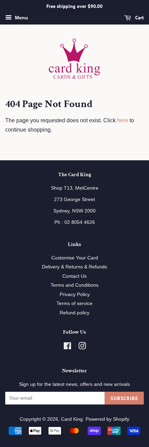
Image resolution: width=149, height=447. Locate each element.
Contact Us (74, 276)
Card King (72, 419)
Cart (139, 18)
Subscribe (124, 398)
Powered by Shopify (107, 419)
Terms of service (74, 303)
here (122, 120)
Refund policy (74, 312)
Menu (21, 17)
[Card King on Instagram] (82, 347)
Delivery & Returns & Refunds (74, 266)
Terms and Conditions (74, 285)
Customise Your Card (74, 257)
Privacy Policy (75, 294)
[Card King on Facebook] (67, 347)
